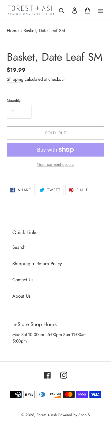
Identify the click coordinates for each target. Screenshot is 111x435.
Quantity (14, 100)
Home (13, 30)
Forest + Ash (47, 415)
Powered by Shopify (74, 415)
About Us (21, 296)
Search (19, 247)
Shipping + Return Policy (37, 263)
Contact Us (22, 279)
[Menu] (100, 10)
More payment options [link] (55, 164)
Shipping (15, 79)
